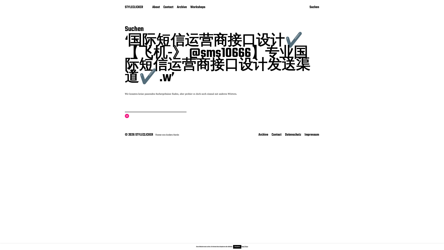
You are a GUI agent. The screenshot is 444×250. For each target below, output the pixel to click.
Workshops (197, 7)
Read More (245, 246)
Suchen (314, 7)
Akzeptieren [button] (237, 247)
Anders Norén (172, 135)
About (156, 7)
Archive (182, 7)
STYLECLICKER (134, 7)
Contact (168, 7)
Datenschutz (293, 134)
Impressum (312, 134)
